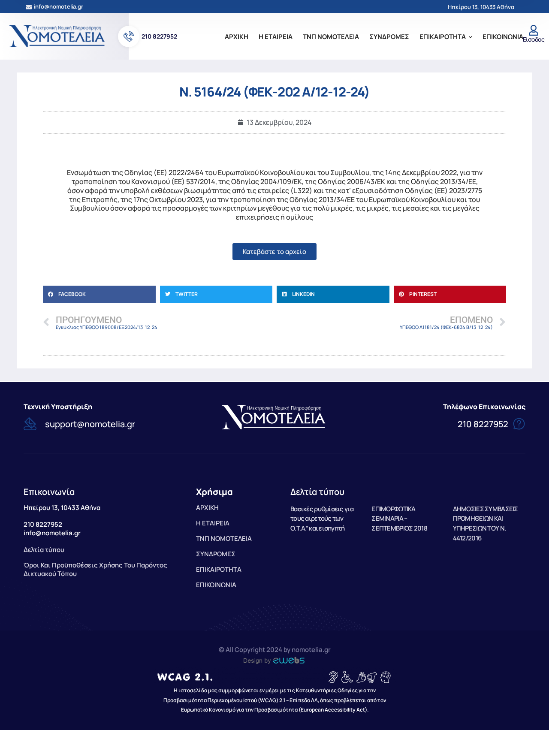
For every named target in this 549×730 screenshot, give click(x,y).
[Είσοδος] (533, 30)
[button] (99, 294)
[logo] (58, 35)
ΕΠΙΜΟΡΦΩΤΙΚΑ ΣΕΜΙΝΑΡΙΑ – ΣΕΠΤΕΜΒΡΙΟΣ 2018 (399, 518)
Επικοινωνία (49, 492)
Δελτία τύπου (317, 492)
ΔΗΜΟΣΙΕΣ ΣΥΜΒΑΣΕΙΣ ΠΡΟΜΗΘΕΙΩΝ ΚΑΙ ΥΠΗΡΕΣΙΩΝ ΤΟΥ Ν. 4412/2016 (485, 523)
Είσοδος (533, 39)
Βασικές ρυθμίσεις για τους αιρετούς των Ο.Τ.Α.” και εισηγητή (321, 518)
